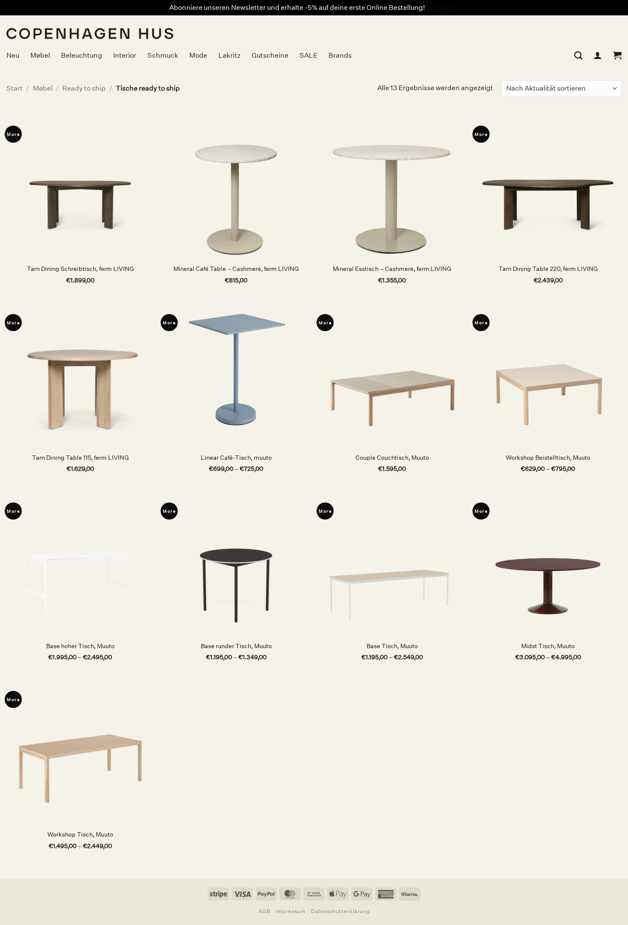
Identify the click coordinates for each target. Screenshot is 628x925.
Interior (124, 55)
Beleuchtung (81, 55)
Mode (198, 55)
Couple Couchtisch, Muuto (392, 457)
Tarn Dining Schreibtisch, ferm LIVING (80, 269)
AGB (264, 911)
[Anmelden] (597, 55)
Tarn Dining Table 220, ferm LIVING (548, 269)
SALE (308, 55)
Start (14, 88)
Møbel (40, 55)
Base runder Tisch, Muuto (236, 646)
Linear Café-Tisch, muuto (236, 457)
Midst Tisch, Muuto (548, 646)
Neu (12, 55)
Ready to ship (84, 88)
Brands (340, 55)
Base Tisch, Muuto (392, 646)
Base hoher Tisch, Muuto (80, 646)
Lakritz (229, 55)
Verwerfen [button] (442, 7)
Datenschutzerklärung (340, 911)
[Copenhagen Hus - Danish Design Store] (155, 28)
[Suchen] (578, 55)
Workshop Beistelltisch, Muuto (548, 457)
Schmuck (162, 55)
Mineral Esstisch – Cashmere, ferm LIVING (392, 269)
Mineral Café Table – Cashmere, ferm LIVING (236, 269)
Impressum (290, 911)
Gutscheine (270, 55)
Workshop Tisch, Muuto (80, 834)
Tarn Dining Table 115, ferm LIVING (80, 457)
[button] (617, 55)
